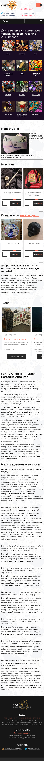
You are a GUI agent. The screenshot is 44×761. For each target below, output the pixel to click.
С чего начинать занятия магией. (22, 720)
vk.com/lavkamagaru (13, 749)
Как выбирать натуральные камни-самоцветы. (22, 722)
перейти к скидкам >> (29, 216)
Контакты (22, 745)
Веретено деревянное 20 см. (12, 193)
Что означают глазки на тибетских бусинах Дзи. (22, 725)
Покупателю (22, 730)
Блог (22, 714)
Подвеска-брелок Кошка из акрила (12, 244)
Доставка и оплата (22, 733)
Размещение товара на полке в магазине (22, 718)
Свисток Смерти (34, 243)
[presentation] (41, 209)
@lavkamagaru (34, 749)
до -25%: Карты (27, 9)
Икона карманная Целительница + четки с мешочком (34, 193)
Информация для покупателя (22, 735)
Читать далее (16, 357)
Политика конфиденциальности (22, 738)
